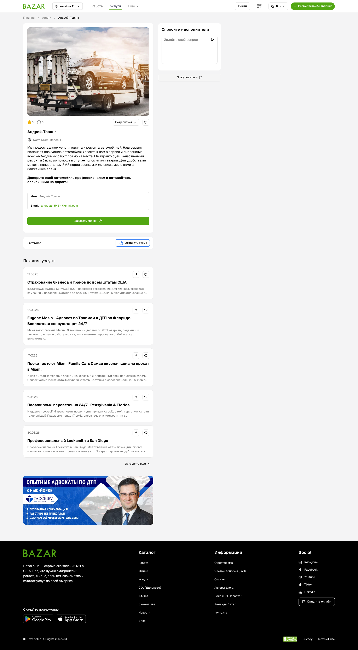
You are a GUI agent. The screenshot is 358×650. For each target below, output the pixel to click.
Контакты (220, 612)
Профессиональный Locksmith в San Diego (67, 440)
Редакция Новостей (228, 596)
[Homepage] (34, 6)
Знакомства (147, 604)
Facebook (311, 569)
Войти (242, 6)
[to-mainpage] (39, 553)
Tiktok (308, 584)
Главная (29, 17)
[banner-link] (88, 500)
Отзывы (219, 579)
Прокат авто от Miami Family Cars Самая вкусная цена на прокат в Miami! (88, 366)
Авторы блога (223, 587)
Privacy (307, 639)
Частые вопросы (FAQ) (230, 571)
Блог (142, 621)
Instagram (311, 562)
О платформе (223, 563)
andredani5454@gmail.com (59, 205)
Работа (97, 6)
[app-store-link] (71, 619)
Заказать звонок (85, 221)
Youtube (309, 577)
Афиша (143, 596)
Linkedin (309, 592)
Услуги (115, 6)
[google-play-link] (38, 619)
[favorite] (146, 122)
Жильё (143, 571)
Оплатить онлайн (319, 601)
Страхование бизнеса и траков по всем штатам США (77, 282)
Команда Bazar (225, 604)
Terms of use (326, 639)
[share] (136, 274)
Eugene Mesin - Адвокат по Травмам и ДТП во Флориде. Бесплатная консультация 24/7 (79, 320)
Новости (144, 612)
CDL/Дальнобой (150, 587)
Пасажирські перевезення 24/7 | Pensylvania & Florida (78, 405)
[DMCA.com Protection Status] (290, 639)
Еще (131, 6)
